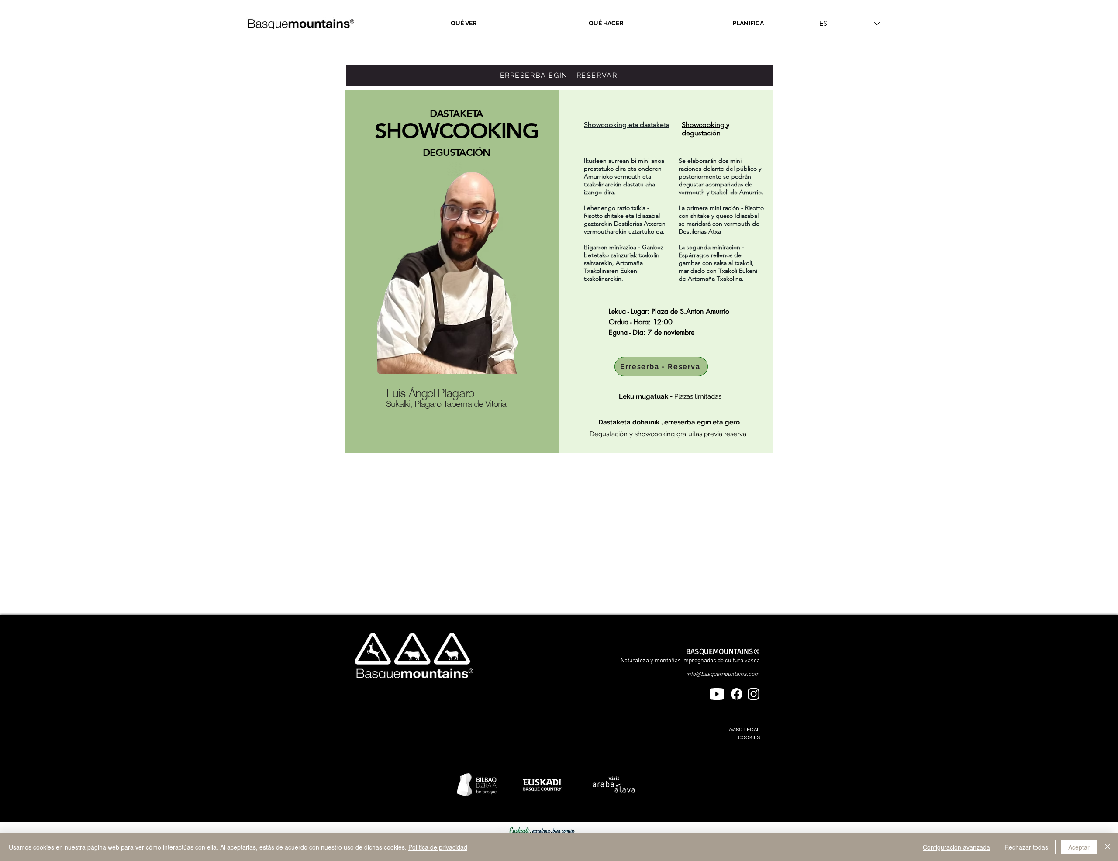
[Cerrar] (1107, 847)
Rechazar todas (1026, 847)
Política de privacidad (437, 847)
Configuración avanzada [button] (956, 847)
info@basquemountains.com (722, 674)
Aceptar (1079, 847)
